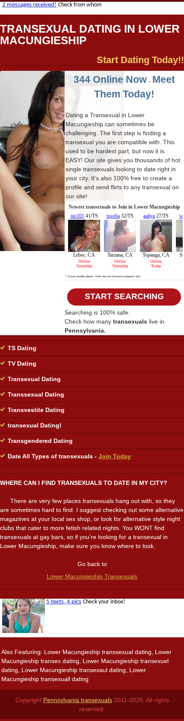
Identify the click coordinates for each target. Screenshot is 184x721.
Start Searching (124, 296)
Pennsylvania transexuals (77, 700)
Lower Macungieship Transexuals (92, 576)
